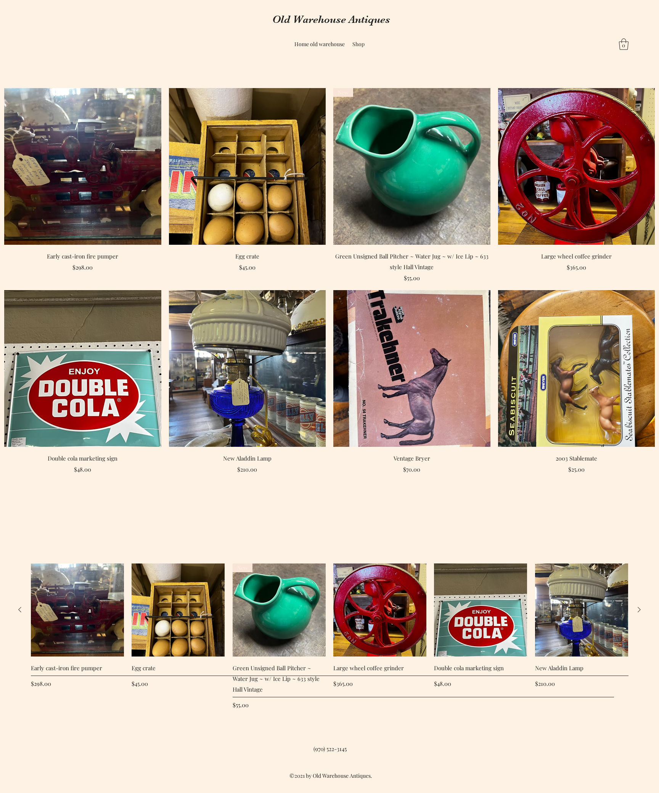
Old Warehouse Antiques (331, 19)
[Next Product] (639, 609)
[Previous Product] (19, 609)
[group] (329, 636)
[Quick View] (82, 166)
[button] (623, 44)
